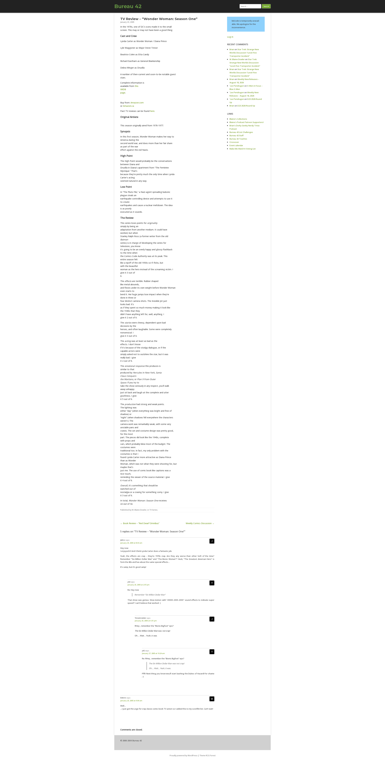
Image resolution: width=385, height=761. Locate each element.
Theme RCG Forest (207, 755)
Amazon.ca (128, 105)
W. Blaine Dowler (139, 510)
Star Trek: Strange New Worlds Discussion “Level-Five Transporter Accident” (244, 52)
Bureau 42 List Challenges (241, 132)
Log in (230, 36)
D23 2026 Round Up (246, 105)
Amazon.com (137, 102)
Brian (231, 49)
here (152, 111)
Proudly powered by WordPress (183, 755)
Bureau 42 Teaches (238, 138)
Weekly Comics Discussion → (200, 523)
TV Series (153, 510)
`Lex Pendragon (236, 85)
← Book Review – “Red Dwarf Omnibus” (139, 523)
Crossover (234, 142)
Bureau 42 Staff (236, 135)
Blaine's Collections (238, 119)
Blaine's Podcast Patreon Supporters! (246, 122)
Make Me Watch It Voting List (242, 148)
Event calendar (236, 145)
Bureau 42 (128, 6)
